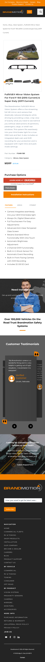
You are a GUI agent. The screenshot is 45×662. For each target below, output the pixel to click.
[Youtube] (6, 637)
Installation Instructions (22, 195)
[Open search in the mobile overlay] (40, 12)
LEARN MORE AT (16, 180)
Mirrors (15, 158)
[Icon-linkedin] (18, 637)
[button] (14, 426)
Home (5, 25)
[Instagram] (14, 637)
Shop (10, 25)
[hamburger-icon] (29, 12)
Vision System (18, 25)
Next (40, 82)
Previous (5, 82)
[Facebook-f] (10, 637)
